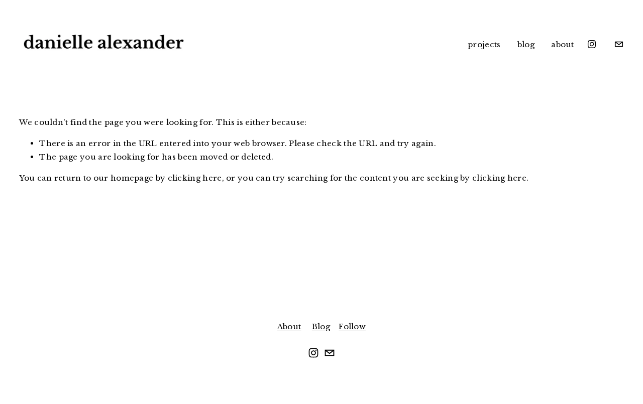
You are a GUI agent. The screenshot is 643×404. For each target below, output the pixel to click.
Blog (321, 326)
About (289, 326)
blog (525, 44)
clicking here (195, 178)
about (562, 44)
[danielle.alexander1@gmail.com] (619, 44)
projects (484, 44)
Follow (352, 326)
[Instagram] (592, 44)
